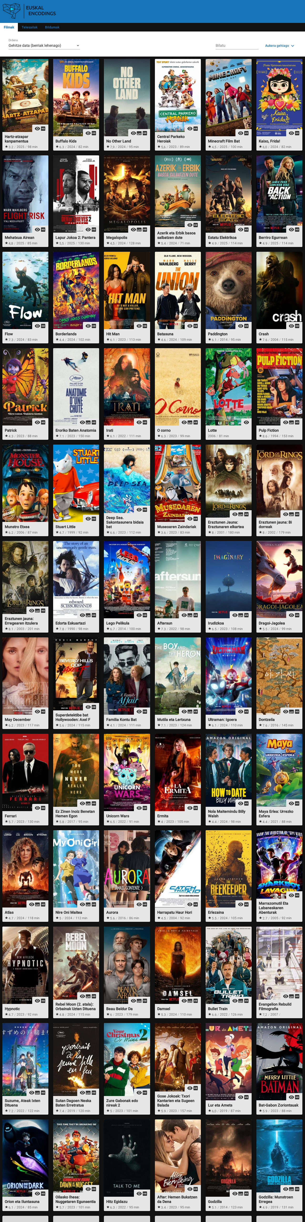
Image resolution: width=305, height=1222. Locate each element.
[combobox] (44, 45)
